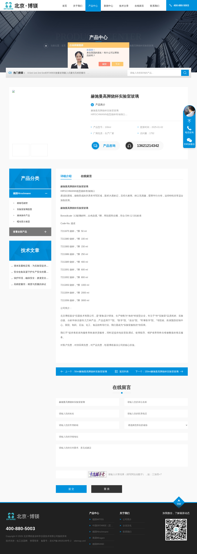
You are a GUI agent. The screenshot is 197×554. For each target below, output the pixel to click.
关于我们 (77, 5)
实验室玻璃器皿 (24, 209)
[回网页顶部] (189, 121)
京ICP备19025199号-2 (60, 541)
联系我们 (154, 5)
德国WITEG (98, 519)
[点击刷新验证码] (97, 474)
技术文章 (124, 5)
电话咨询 (189, 132)
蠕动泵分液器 (23, 221)
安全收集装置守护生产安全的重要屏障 (32, 272)
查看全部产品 (20, 231)
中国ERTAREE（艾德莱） (103, 525)
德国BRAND (98, 544)
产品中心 (93, 5)
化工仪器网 (22, 541)
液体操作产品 (23, 215)
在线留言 (139, 5)
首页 (64, 5)
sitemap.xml (80, 541)
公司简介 (127, 519)
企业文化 (127, 525)
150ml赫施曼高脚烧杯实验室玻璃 (162, 371)
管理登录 (34, 541)
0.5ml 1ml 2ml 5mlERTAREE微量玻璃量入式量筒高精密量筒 (56, 73)
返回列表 (124, 371)
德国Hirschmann (22, 193)
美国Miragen (98, 538)
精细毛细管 (22, 203)
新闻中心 (108, 5)
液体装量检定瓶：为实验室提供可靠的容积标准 (32, 265)
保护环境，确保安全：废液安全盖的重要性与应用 (32, 278)
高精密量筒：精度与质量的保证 (30, 284)
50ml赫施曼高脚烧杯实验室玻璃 (90, 371)
